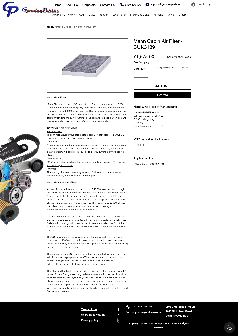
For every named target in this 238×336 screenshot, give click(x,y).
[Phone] (122, 5)
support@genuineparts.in (146, 312)
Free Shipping (141, 62)
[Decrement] (136, 74)
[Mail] (147, 4)
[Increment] (146, 74)
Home (50, 26)
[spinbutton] (141, 74)
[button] (209, 4)
